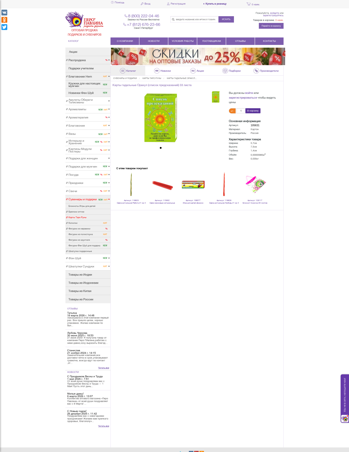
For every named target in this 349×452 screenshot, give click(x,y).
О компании (125, 41)
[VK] (4, 12)
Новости (153, 41)
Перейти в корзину (271, 26)
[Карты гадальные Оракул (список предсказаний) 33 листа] (161, 118)
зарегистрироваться (243, 97)
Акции (73, 51)
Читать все (103, 368)
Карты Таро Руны (152, 78)
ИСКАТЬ (226, 19)
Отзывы (240, 41)
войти (249, 92)
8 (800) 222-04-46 (143, 15)
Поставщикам (211, 41)
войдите (274, 12)
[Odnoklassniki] (4, 19)
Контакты (269, 41)
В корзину (253, 110)
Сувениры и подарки (125, 78)
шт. (232, 111)
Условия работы (183, 41)
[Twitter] (4, 27)
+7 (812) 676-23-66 (143, 24)
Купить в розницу (216, 3)
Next (264, 180)
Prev (121, 180)
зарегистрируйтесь (273, 15)
